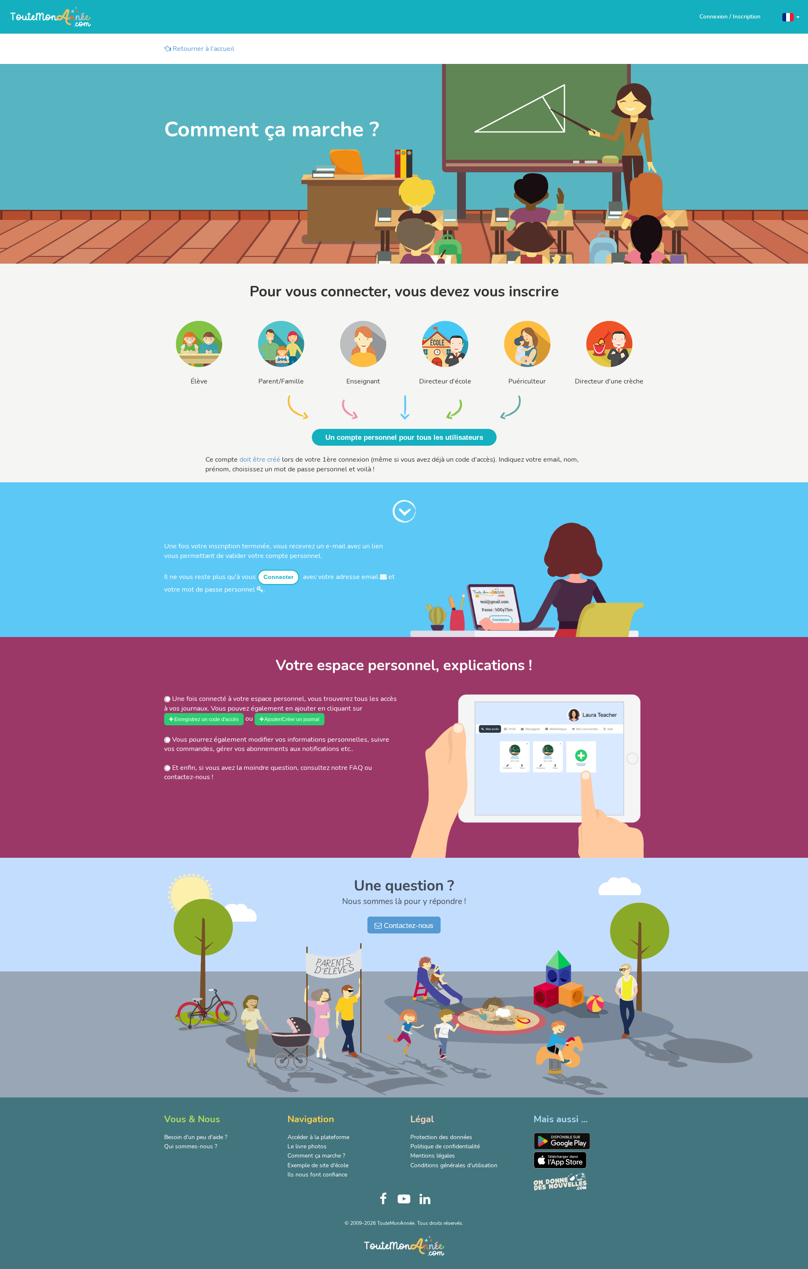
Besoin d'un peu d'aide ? (195, 1137)
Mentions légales (432, 1156)
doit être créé (259, 459)
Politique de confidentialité (445, 1146)
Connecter (278, 577)
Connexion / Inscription (729, 17)
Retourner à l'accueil (202, 48)
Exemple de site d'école (317, 1165)
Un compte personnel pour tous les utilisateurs (404, 438)
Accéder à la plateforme (318, 1137)
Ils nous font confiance (317, 1175)
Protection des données (441, 1137)
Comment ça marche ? (316, 1156)
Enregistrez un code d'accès (206, 719)
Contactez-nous (407, 926)
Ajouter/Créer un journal (291, 719)
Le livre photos (307, 1146)
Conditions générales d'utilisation (453, 1165)
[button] (791, 17)
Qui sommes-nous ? (190, 1146)
